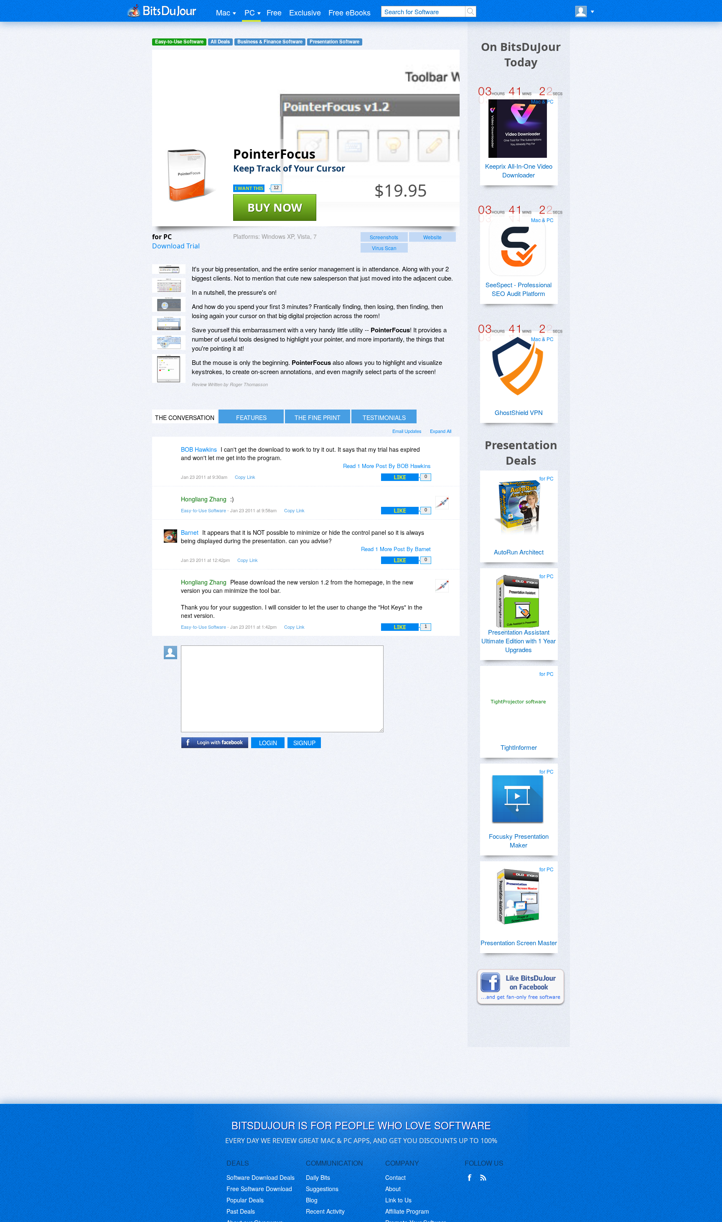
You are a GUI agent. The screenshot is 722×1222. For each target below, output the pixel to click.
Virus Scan (384, 247)
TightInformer (519, 747)
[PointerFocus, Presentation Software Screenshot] (169, 304)
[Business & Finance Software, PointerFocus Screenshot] (169, 368)
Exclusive (305, 12)
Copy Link (245, 476)
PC (249, 12)
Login (268, 743)
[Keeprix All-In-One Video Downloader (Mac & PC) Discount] (517, 125)
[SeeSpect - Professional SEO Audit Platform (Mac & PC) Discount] (517, 244)
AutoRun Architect (519, 551)
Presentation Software (334, 41)
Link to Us (398, 1200)
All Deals (220, 41)
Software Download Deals (260, 1177)
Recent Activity (325, 1211)
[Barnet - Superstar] (172, 538)
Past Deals (240, 1211)
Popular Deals (245, 1200)
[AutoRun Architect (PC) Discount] (517, 502)
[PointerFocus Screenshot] (169, 269)
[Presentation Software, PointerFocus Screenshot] (169, 342)
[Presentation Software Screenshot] (169, 285)
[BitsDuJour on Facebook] (471, 1177)
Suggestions (322, 1188)
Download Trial (176, 245)
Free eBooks (349, 12)
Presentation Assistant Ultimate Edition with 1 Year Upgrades (518, 640)
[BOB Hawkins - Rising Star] (172, 455)
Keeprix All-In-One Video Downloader (518, 170)
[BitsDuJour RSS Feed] (484, 1177)
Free (274, 12)
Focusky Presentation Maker (519, 840)
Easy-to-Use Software (179, 41)
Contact (395, 1177)
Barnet (189, 532)
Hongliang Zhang (203, 499)
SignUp (304, 743)
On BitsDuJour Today (521, 54)
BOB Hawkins (199, 449)
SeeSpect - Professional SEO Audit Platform (519, 289)
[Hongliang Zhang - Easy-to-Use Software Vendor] (443, 505)
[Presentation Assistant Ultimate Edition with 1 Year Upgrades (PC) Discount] (517, 600)
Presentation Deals (521, 452)
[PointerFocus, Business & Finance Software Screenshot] (169, 323)
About (393, 1188)
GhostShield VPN (519, 412)
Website (432, 236)
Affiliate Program (407, 1211)
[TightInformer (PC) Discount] (517, 697)
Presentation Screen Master (518, 942)
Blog (312, 1200)
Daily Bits (318, 1177)
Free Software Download (259, 1188)
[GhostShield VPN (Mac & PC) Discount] (517, 363)
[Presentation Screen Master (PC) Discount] (517, 893)
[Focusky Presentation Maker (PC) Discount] (517, 795)
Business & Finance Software (270, 41)
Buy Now (274, 207)
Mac (223, 12)
